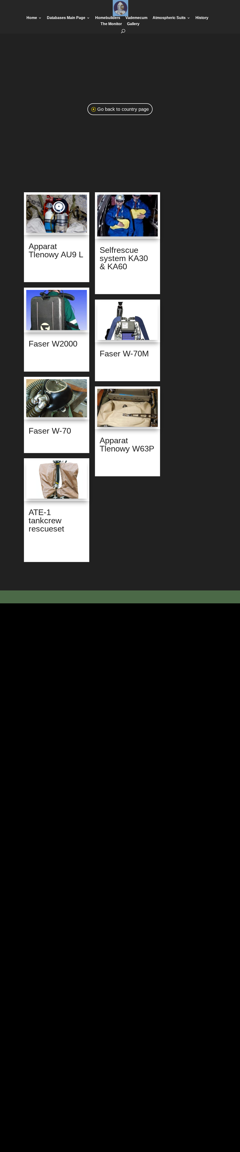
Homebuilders (107, 18)
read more (36, 275)
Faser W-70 (50, 430)
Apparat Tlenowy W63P (127, 444)
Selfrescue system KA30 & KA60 (124, 258)
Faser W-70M (124, 353)
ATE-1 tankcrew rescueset (46, 520)
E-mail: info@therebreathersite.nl (127, 598)
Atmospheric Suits (169, 18)
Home (31, 18)
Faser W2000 (53, 343)
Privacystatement (170, 598)
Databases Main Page (66, 18)
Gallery (133, 24)
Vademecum (136, 18)
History (201, 18)
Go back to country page (123, 109)
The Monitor (111, 24)
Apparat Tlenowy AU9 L (56, 250)
